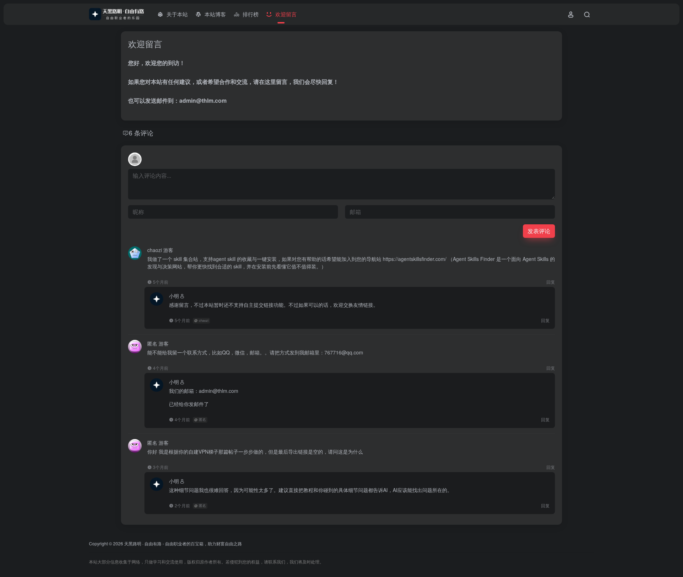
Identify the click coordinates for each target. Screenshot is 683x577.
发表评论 (539, 231)
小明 (174, 295)
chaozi (203, 320)
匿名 (202, 419)
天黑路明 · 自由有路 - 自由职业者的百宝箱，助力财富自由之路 (183, 543)
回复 (550, 282)
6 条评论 (141, 132)
